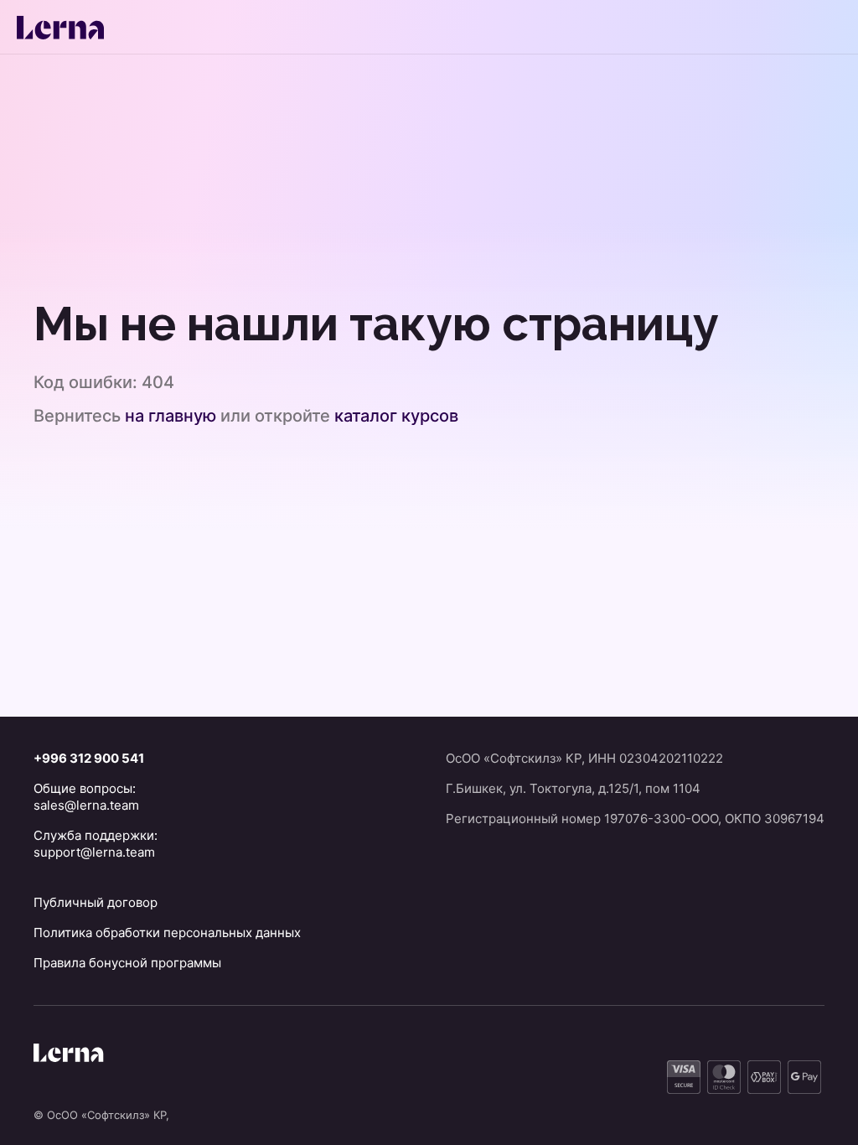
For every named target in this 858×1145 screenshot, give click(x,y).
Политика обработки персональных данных (167, 932)
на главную (170, 416)
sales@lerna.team (86, 805)
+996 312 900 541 (89, 758)
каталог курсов (396, 416)
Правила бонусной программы (127, 963)
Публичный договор (96, 902)
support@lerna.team (94, 852)
